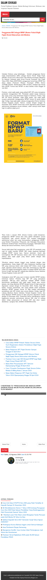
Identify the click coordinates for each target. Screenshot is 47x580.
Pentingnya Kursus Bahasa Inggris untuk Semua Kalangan (23, 525)
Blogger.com (34, 577)
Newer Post (5, 444)
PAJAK (5, 38)
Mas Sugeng (20, 577)
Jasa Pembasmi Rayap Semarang (14, 527)
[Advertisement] (23, 55)
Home (24, 444)
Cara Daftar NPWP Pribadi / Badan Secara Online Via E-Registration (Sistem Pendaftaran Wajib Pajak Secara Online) (23, 345)
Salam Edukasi (9, 2)
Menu (6, 14)
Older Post (41, 444)
